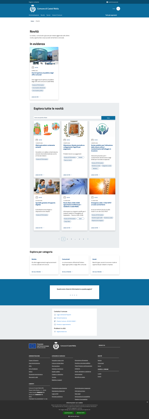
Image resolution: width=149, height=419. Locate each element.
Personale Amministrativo (36, 374)
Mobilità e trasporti (57, 380)
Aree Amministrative (34, 363)
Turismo (54, 377)
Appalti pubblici (56, 372)
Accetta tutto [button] (68, 413)
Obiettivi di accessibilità (81, 399)
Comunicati (101, 363)
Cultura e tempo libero (58, 363)
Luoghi (99, 374)
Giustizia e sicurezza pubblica (82, 363)
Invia (108, 118)
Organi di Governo (33, 360)
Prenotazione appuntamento (59, 388)
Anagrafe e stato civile (58, 360)
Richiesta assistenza (57, 397)
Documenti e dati (33, 377)
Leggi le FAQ (55, 394)
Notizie (36, 67)
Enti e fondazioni (33, 369)
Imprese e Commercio (57, 369)
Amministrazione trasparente (82, 388)
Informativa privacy (80, 391)
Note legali (77, 394)
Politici (30, 372)
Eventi (99, 376)
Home (32, 21)
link (89, 409)
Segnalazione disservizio (58, 391)
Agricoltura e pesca (80, 377)
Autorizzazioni (78, 374)
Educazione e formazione (81, 360)
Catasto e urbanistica (57, 374)
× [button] (147, 402)
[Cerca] (118, 8)
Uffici (30, 366)
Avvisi (99, 366)
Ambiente (77, 369)
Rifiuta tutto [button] (80, 412)
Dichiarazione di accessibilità (82, 397)
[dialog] (74, 409)
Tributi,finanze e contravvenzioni (83, 366)
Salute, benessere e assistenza (83, 371)
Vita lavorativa (56, 366)
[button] (74, 416)
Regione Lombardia (34, 2)
